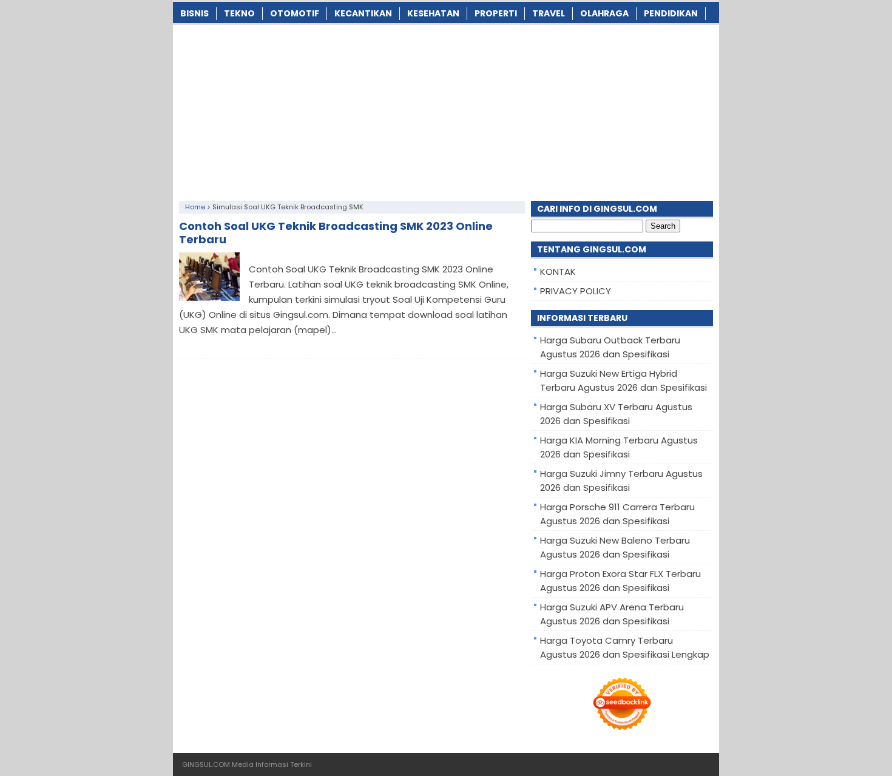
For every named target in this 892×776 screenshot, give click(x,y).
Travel (548, 13)
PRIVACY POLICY (575, 291)
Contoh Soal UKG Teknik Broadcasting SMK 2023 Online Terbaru (336, 232)
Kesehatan (433, 13)
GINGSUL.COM (206, 764)
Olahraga (604, 13)
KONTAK (558, 271)
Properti (496, 13)
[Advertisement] (446, 110)
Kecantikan (363, 13)
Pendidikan (671, 13)
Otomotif (294, 13)
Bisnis (194, 13)
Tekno (239, 13)
